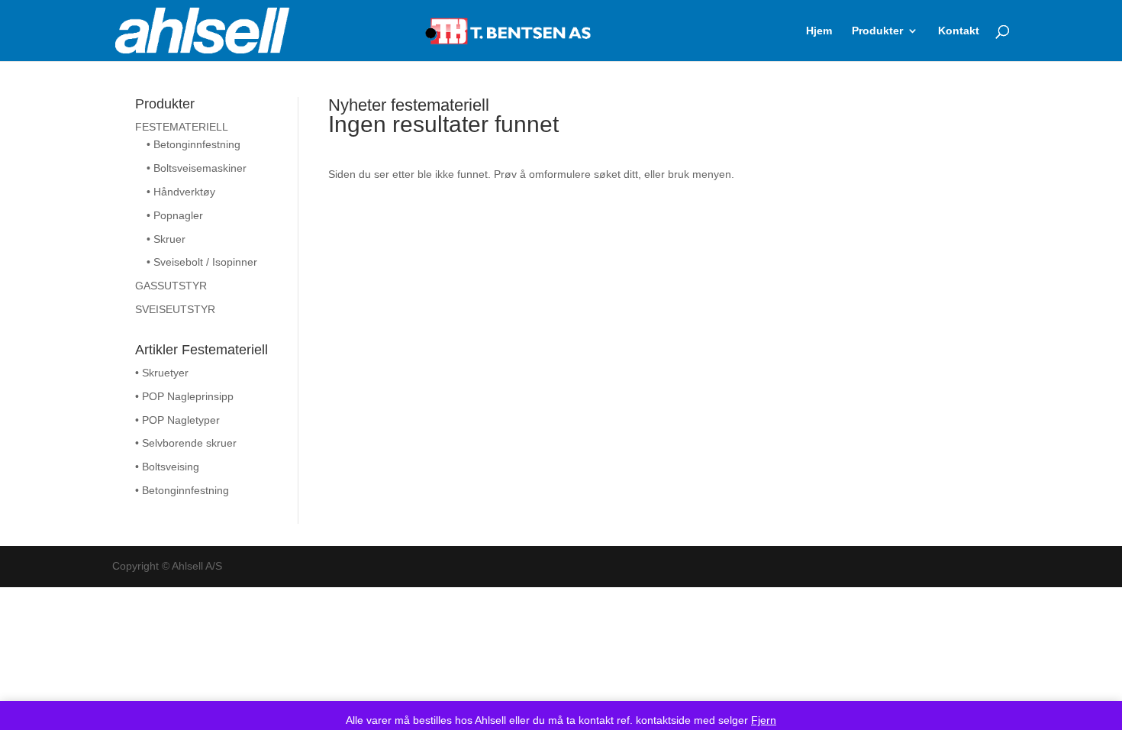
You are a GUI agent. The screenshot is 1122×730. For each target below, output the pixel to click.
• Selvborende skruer (186, 443)
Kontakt (958, 31)
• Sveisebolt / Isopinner (202, 262)
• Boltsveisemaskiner (197, 168)
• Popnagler (175, 215)
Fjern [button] (763, 720)
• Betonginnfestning (193, 144)
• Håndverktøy (181, 192)
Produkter (877, 31)
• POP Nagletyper (177, 420)
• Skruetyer (162, 373)
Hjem (819, 31)
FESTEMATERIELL (181, 127)
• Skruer (166, 239)
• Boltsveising (167, 466)
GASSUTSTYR (171, 285)
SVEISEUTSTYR (175, 309)
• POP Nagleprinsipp (184, 396)
